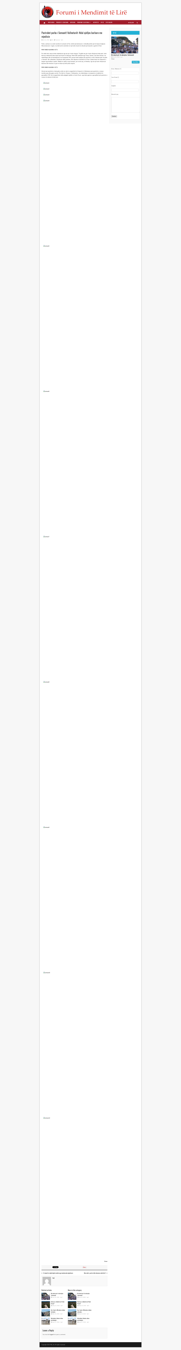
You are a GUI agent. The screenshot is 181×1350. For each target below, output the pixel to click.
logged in (52, 1334)
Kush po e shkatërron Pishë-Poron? (58, 1303)
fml (52, 40)
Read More (136, 62)
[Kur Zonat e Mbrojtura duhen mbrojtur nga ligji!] (45, 1312)
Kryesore (57, 40)
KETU (56, 49)
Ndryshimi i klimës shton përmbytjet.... (57, 1319)
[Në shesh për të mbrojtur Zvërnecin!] (45, 1296)
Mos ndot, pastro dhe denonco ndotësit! (95, 1273)
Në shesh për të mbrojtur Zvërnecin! (57, 1294)
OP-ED (114, 33)
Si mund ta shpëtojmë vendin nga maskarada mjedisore (58, 1273)
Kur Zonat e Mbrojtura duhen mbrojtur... (58, 1311)
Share (105, 1261)
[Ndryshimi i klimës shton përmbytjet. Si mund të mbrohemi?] (45, 1321)
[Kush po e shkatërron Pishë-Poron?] (45, 1304)
